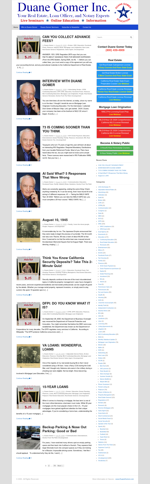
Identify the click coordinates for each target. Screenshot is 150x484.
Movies (100, 345)
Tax (54, 140)
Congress (101, 211)
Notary (100, 358)
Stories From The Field (63, 96)
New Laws (85, 47)
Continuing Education (49, 92)
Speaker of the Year (104, 424)
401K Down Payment (75, 136)
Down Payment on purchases (109, 268)
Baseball (103, 429)
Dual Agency (102, 232)
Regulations (60, 49)
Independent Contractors (106, 308)
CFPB (84, 89)
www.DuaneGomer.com (124, 479)
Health (100, 295)
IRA (101, 279)
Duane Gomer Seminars (50, 27)
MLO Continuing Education (51, 94)
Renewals (51, 96)
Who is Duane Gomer (29, 27)
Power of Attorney (103, 392)
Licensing (101, 324)
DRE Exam (103, 229)
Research (101, 405)
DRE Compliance (105, 226)
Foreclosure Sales (104, 287)
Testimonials (102, 453)
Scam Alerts (102, 413)
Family (66, 138)
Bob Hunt (103, 366)
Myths (100, 347)
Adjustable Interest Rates (74, 354)
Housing (58, 272)
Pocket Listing (102, 387)
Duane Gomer (49, 45)
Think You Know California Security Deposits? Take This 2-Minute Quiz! (67, 261)
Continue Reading (22, 72)
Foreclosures (102, 289)
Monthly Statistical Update (106, 339)
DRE (75, 45)
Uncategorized (79, 49)
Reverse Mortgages (104, 408)
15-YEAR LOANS (55, 386)
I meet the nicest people (81, 224)
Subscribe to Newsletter (70, 27)
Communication (73, 182)
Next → (60, 466)
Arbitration (101, 195)
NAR (99, 350)
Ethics (100, 250)
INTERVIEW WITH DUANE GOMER (62, 82)
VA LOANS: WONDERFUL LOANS (62, 347)
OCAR (100, 360)
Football (102, 434)
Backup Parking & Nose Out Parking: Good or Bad (64, 428)
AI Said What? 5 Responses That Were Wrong (64, 175)
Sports (100, 426)
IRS (85, 138)
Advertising (72, 89)
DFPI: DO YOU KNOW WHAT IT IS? (66, 305)
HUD (99, 300)
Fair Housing (102, 258)
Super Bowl (103, 437)
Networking (101, 353)
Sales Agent (69, 49)
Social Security (103, 421)
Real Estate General (49, 49)
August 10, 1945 (55, 219)
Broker (70, 45)
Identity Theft (102, 305)
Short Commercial (104, 416)
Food (99, 284)
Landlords (101, 318)
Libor (99, 321)
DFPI (58, 92)
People (81, 94)
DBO (99, 216)
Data (99, 213)
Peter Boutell (104, 371)
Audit (99, 197)
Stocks (102, 282)
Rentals (100, 403)
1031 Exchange (103, 187)
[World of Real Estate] (75, 22)
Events (100, 253)
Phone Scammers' (104, 384)
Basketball (103, 432)
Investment (79, 138)
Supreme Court (103, 447)
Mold (99, 337)
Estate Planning (58, 138)
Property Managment (69, 272)
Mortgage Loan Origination (73, 47)
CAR (99, 203)
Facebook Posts (77, 92)
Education (80, 45)
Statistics (72, 184)
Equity (102, 271)
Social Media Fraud (104, 418)
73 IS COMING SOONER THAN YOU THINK (66, 129)
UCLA (100, 455)
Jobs (99, 316)
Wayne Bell (103, 381)
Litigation (101, 329)
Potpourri (51, 226)
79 (55, 466)
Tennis (102, 439)
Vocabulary (101, 460)
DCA (99, 218)
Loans (44, 314)
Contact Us (87, 27)
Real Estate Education (83, 272)
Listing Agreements (104, 326)
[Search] (131, 37)
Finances (50, 47)
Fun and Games (103, 292)
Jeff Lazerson (104, 368)
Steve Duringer (105, 374)
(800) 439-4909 (115, 50)
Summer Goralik (105, 376)
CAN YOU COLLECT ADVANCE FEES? (66, 38)
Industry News (58, 47)
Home (15, 27)
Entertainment (47, 138)
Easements (101, 234)
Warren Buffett (104, 379)
